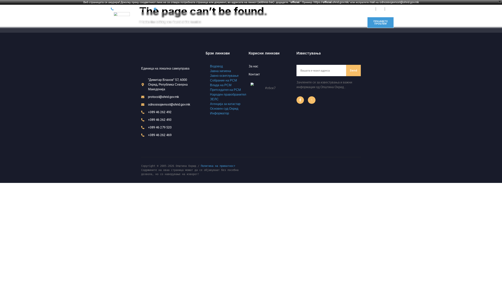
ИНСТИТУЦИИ (233, 22)
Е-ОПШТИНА (207, 22)
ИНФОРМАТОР (260, 22)
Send (353, 70)
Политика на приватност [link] (218, 165)
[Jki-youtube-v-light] (311, 100)
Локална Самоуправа (172, 22)
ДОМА (143, 22)
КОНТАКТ (284, 22)
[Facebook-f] (300, 100)
